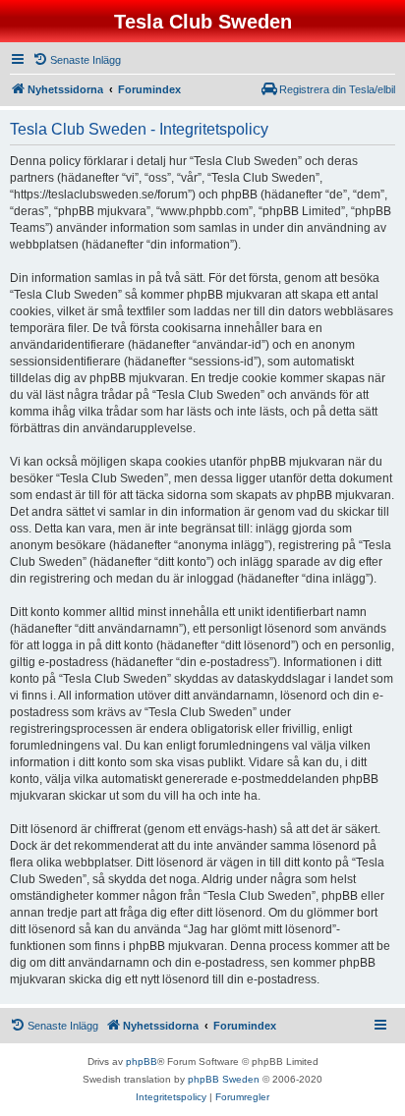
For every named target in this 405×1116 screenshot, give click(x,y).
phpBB (141, 1061)
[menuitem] (76, 60)
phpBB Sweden (224, 1079)
